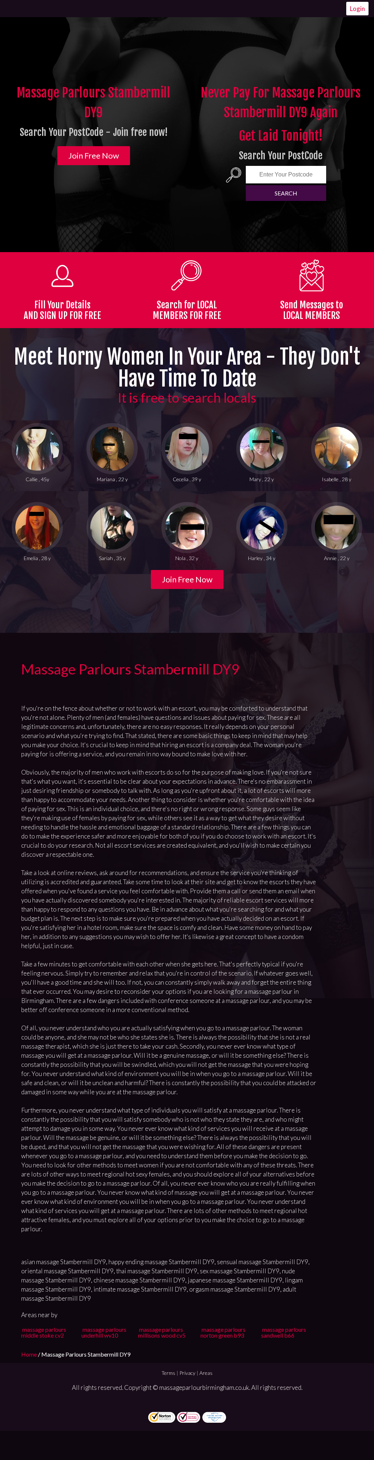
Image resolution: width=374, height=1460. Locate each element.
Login (357, 8)
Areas (206, 1373)
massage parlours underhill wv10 (103, 1332)
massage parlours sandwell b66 (283, 1332)
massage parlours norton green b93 (223, 1332)
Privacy (187, 1373)
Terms (168, 1373)
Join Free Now (93, 155)
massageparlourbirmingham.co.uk (204, 1387)
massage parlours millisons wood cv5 (162, 1332)
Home (29, 1354)
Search (286, 193)
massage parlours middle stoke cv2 (43, 1332)
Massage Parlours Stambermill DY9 (130, 669)
